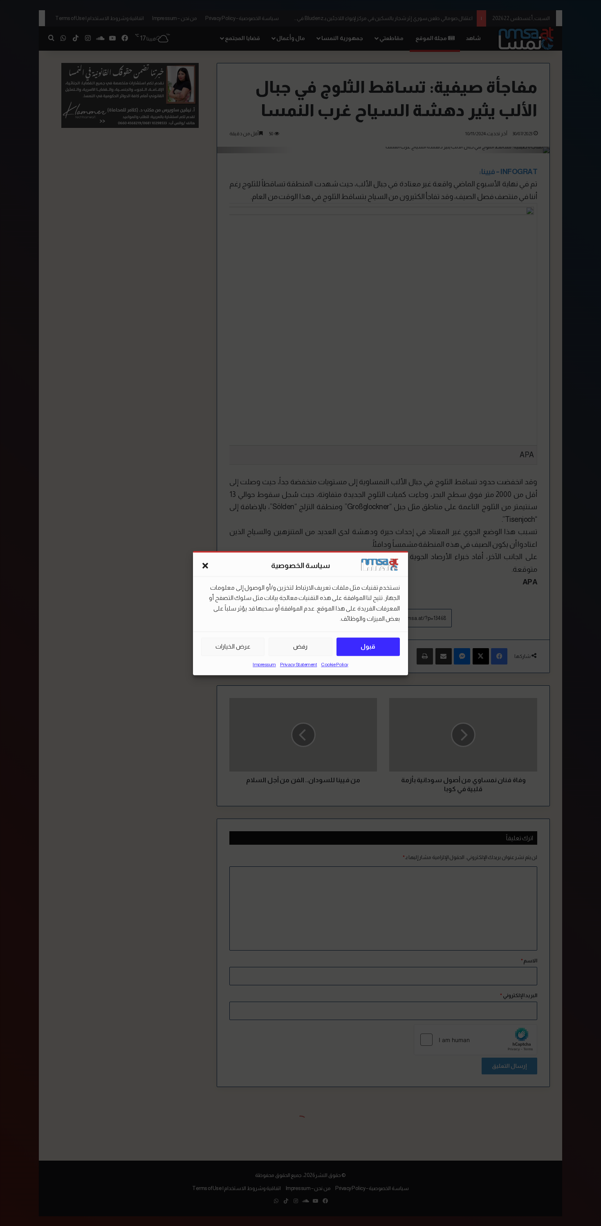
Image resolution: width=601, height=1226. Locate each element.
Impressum (264, 664)
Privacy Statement (298, 664)
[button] (205, 566)
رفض (300, 646)
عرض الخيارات (233, 646)
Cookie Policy (334, 664)
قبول (368, 646)
